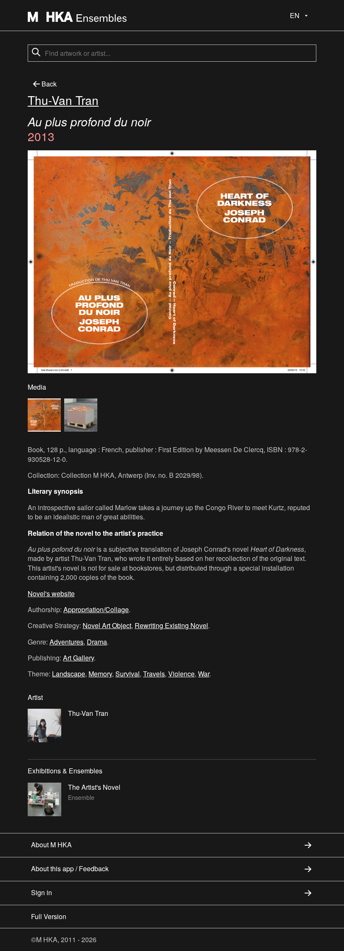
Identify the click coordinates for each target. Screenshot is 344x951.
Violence (181, 674)
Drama (97, 642)
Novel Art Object (107, 625)
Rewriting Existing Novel (171, 625)
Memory (100, 674)
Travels (154, 674)
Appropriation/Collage (96, 609)
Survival (127, 674)
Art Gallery (78, 658)
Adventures (66, 642)
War (203, 674)
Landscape (68, 674)
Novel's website (51, 593)
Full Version (48, 916)
